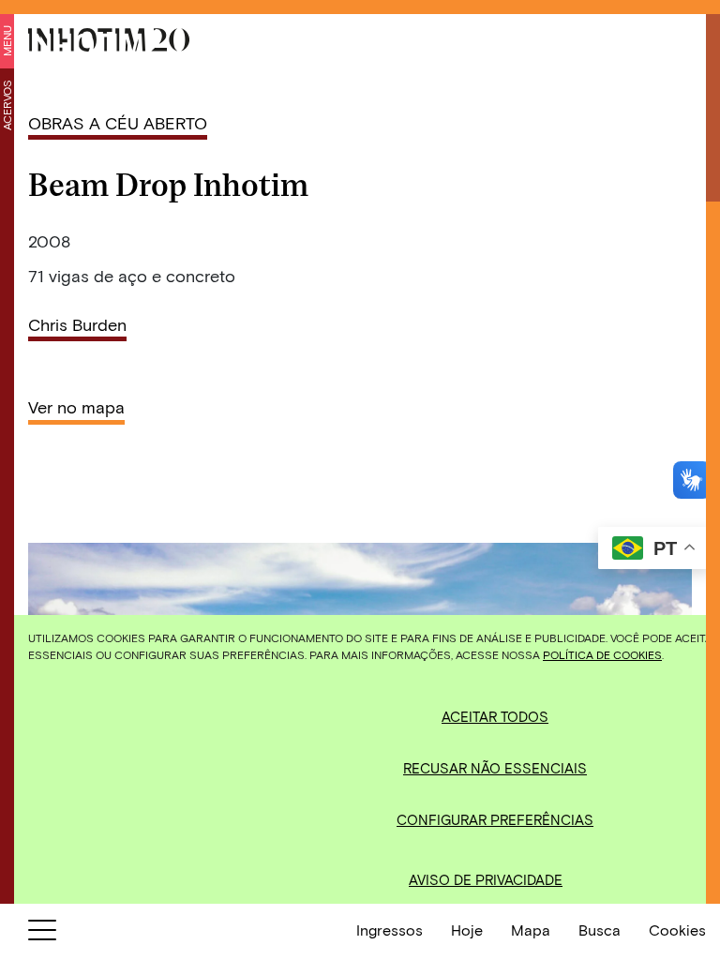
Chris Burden (77, 324)
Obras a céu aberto (117, 122)
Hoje (467, 929)
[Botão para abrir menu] (42, 934)
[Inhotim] (108, 40)
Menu (6, 40)
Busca (599, 929)
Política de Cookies (602, 654)
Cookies (677, 929)
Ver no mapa (76, 407)
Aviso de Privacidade (485, 879)
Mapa (530, 929)
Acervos (6, 105)
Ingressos (389, 929)
